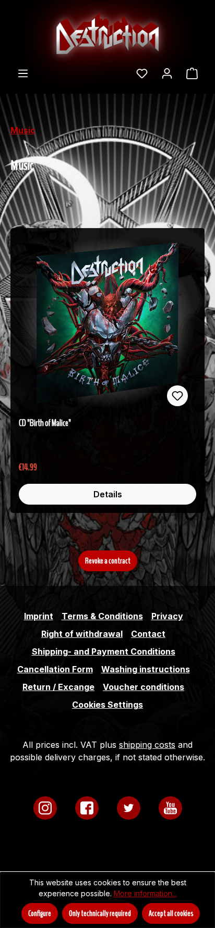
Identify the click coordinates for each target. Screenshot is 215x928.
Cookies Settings (107, 704)
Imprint (38, 616)
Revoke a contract (107, 561)
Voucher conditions (143, 687)
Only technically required (100, 913)
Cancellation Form (55, 669)
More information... (145, 893)
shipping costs (147, 744)
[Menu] (22, 72)
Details (107, 494)
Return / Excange (58, 687)
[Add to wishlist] (177, 395)
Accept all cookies (171, 913)
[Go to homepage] (107, 33)
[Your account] (167, 72)
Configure (39, 913)
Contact (148, 634)
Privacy (167, 616)
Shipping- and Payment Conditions (103, 651)
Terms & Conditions (102, 616)
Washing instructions (145, 669)
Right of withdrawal (82, 634)
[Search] (122, 69)
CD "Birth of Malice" (45, 423)
